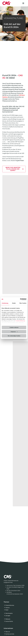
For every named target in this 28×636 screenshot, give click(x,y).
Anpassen (13, 331)
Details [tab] (14, 303)
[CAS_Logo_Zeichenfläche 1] (6, 2)
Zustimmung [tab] (5, 303)
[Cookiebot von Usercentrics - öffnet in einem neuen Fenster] (20, 299)
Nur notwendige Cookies (14, 335)
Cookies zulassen (14, 327)
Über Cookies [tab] (22, 303)
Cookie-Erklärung (20, 320)
